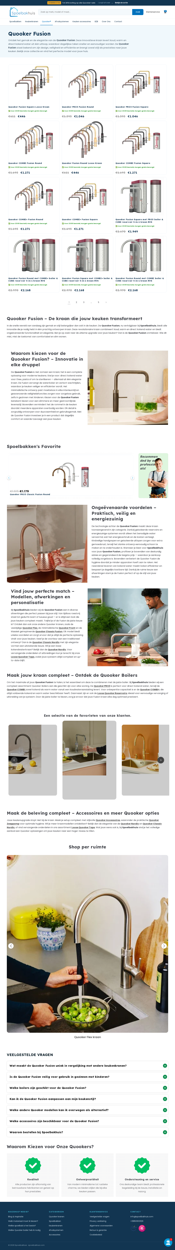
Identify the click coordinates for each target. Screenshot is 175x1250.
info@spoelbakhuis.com (141, 1216)
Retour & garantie (98, 1230)
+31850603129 (136, 1221)
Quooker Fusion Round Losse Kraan (82, 163)
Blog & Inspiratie (15, 1216)
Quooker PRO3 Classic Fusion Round (30, 494)
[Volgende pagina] (106, 302)
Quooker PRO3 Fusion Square (132, 107)
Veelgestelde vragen (99, 1216)
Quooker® (46, 21)
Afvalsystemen (62, 21)
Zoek (138, 12)
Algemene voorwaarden (101, 1225)
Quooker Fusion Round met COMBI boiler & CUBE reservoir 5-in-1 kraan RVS (140, 279)
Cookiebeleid (96, 1234)
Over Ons (106, 21)
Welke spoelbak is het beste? (22, 1225)
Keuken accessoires (82, 21)
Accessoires (54, 1234)
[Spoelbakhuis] (22, 12)
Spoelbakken (15, 21)
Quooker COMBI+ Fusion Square (80, 219)
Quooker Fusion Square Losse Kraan (28, 107)
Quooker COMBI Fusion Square (133, 163)
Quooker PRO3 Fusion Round (78, 107)
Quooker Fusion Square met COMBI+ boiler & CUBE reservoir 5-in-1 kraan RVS (87, 279)
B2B (96, 21)
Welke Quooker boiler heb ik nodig (24, 1230)
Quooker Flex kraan (87, 944)
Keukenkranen (31, 21)
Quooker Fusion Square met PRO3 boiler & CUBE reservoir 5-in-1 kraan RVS (139, 220)
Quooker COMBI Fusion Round (25, 163)
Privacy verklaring (98, 1221)
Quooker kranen (56, 1216)
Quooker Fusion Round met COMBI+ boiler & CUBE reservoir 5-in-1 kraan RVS (33, 279)
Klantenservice (153, 12)
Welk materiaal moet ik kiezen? (23, 1221)
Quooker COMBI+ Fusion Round (25, 219)
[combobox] (85, 12)
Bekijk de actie (121, 3)
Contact (118, 21)
